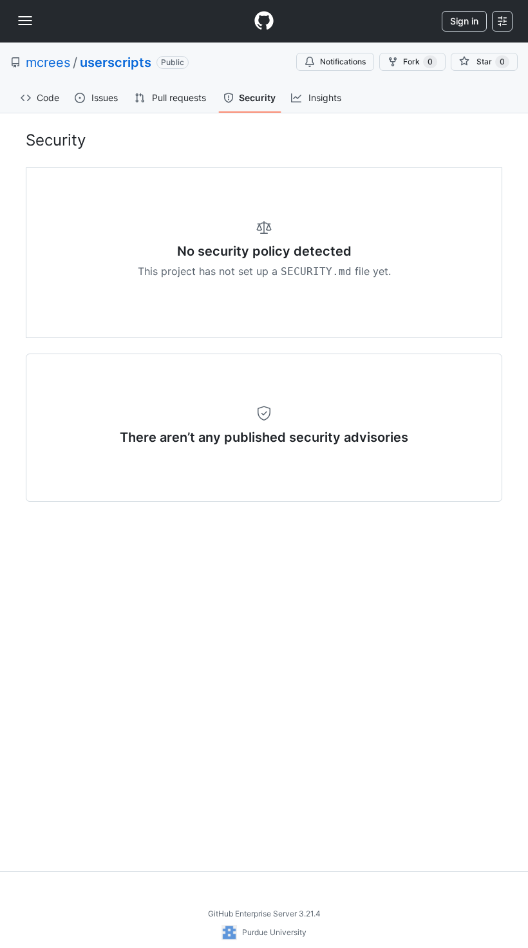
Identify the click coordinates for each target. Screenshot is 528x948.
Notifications (343, 61)
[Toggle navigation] (25, 20)
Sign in (464, 20)
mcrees (48, 62)
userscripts (115, 62)
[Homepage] (264, 21)
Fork (418, 61)
